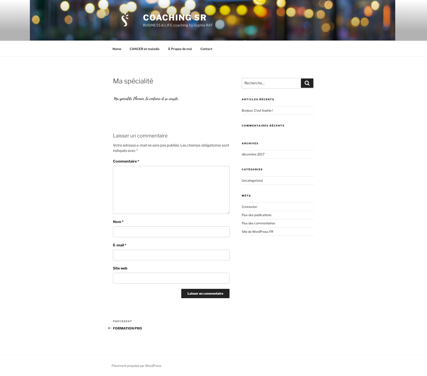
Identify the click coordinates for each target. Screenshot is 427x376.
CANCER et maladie (144, 49)
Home (117, 49)
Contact (206, 49)
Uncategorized (252, 180)
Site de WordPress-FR (257, 231)
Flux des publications (256, 215)
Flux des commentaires (258, 223)
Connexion (249, 207)
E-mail (119, 245)
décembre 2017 (253, 154)
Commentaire (126, 161)
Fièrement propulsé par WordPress (136, 366)
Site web (120, 268)
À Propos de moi (180, 49)
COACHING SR (175, 17)
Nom (118, 222)
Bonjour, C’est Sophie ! (257, 110)
